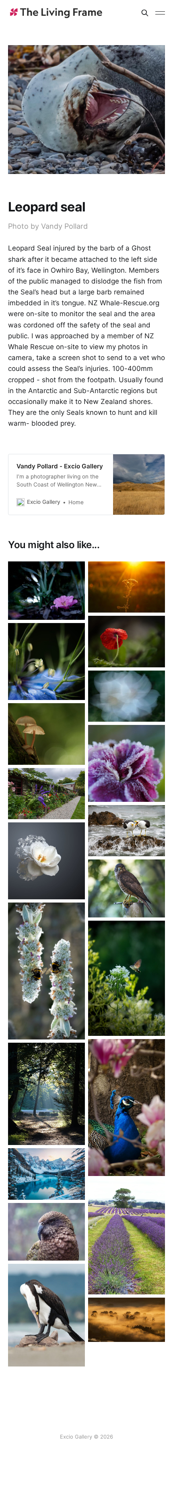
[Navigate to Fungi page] (46, 734)
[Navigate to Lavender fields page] (126, 1237)
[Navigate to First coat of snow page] (46, 1174)
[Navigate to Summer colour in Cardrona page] (46, 793)
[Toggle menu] (160, 13)
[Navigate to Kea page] (46, 1232)
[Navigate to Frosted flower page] (126, 763)
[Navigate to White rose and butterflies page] (46, 860)
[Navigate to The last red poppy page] (126, 641)
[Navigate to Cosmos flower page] (126, 696)
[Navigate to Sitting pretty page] (46, 590)
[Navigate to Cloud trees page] (126, 1320)
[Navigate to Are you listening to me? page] (126, 830)
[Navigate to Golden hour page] (126, 587)
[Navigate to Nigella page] (46, 661)
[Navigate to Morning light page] (46, 1094)
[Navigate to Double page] (46, 971)
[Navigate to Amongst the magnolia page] (126, 1107)
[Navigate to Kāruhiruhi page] (46, 1315)
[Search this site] (145, 13)
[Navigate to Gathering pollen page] (126, 978)
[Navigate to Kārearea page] (126, 888)
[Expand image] (73, 608)
